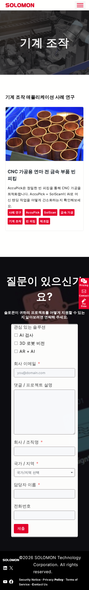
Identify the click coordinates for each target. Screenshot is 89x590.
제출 (21, 528)
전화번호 (22, 506)
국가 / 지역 (24, 463)
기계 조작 (15, 221)
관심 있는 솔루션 (30, 327)
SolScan (50, 212)
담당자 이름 (25, 484)
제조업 (44, 221)
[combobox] (44, 472)
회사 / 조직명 (26, 442)
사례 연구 (15, 212)
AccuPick (33, 212)
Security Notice (30, 579)
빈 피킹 (30, 221)
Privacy (53, 579)
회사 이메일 (25, 363)
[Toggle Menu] (80, 5)
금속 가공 (67, 212)
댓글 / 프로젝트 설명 (33, 385)
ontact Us (39, 584)
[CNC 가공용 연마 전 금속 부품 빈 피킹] (44, 110)
